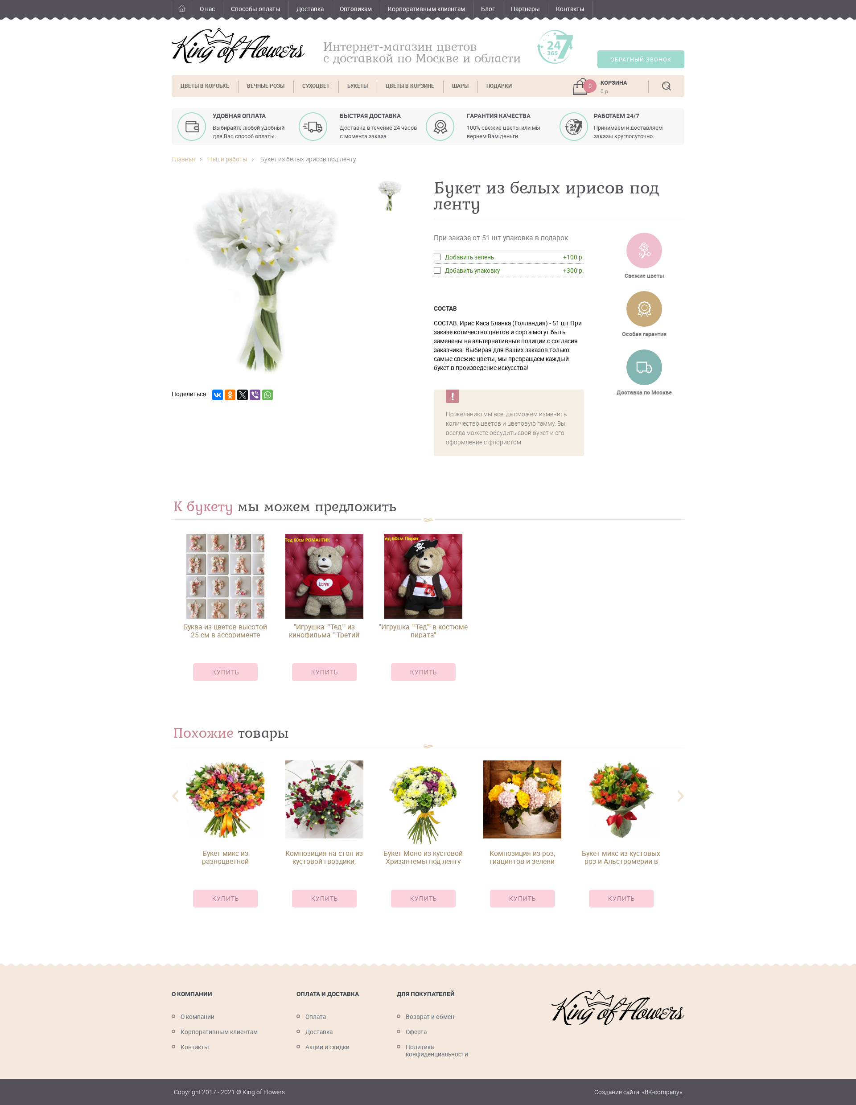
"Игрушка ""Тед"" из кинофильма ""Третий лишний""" (324, 630)
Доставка (310, 9)
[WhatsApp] (267, 395)
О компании (197, 1017)
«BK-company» (662, 1092)
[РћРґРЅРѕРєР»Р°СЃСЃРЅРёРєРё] (230, 395)
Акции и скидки (327, 1047)
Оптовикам (356, 9)
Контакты (570, 9)
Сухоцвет (315, 86)
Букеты (357, 86)
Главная (182, 10)
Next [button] (680, 796)
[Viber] (255, 395)
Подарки (499, 86)
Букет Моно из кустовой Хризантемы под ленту (423, 857)
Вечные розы (265, 86)
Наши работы (227, 159)
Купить (225, 672)
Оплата (315, 1017)
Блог (488, 9)
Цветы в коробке (205, 86)
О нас (207, 9)
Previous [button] (175, 796)
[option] (225, 615)
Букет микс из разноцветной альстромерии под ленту (225, 857)
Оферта (416, 1032)
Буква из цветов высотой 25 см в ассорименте (225, 630)
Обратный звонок (640, 59)
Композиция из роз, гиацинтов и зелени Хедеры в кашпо (522, 857)
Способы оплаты (255, 9)
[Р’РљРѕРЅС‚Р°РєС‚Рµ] (217, 395)
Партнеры (525, 9)
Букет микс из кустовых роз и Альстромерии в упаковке (621, 857)
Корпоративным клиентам (426, 9)
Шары (460, 86)
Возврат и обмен (430, 1017)
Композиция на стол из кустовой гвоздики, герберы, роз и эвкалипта (324, 857)
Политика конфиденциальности (437, 1050)
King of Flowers (238, 45)
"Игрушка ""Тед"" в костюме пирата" (423, 630)
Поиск (666, 86)
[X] (242, 395)
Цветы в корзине (410, 86)
